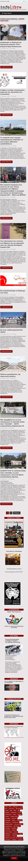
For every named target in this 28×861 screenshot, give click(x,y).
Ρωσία (19, 812)
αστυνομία (7, 818)
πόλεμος (14, 835)
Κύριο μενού (7, 13)
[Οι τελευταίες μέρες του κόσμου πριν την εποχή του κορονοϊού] (11, 736)
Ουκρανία (7, 812)
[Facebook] (23, 1)
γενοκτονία (14, 818)
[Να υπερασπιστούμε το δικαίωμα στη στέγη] (13, 281)
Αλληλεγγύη (15, 806)
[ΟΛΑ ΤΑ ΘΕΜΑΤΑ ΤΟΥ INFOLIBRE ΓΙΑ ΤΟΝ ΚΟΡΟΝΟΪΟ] (11, 690)
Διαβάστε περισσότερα (11, 672)
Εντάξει (14, 858)
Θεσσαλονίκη (19, 808)
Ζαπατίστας (11, 808)
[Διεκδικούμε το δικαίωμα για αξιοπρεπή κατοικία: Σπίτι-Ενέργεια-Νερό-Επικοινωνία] (13, 33)
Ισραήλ (6, 810)
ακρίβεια (20, 814)
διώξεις (13, 820)
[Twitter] (26, 1)
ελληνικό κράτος (9, 824)
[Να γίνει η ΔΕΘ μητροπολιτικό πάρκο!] (13, 320)
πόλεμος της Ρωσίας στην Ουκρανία (13, 837)
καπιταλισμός (17, 826)
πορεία (20, 833)
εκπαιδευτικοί (15, 822)
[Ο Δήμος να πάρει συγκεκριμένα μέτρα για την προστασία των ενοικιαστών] (13, 80)
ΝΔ (18, 810)
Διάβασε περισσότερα (6, 67)
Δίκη (6, 808)
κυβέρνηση (7, 833)
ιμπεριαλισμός (8, 826)
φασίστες (20, 839)
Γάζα (21, 806)
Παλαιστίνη (13, 812)
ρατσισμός (7, 839)
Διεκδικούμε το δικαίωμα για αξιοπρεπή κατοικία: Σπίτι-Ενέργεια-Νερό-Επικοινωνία (10, 44)
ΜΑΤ (11, 810)
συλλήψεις (14, 839)
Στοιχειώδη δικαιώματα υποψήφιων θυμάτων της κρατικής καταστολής (12, 641)
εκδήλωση (19, 820)
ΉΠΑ (6, 806)
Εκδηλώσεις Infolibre (14, 518)
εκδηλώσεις (8, 822)
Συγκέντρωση (8, 814)
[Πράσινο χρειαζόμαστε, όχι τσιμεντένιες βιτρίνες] (13, 364)
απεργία (7, 816)
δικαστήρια (7, 820)
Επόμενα (16, 513)
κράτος (15, 831)
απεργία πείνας (14, 816)
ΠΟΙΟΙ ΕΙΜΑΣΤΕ (10, 551)
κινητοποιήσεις (8, 831)
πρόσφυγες (8, 835)
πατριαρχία (14, 833)
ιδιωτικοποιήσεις (18, 824)
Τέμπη (14, 814)
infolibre (13, 48)
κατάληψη (7, 828)
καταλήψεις (14, 828)
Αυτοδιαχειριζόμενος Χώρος (14, 568)
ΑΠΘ (10, 806)
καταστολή (7, 830)
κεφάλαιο (14, 830)
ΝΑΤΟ (15, 810)
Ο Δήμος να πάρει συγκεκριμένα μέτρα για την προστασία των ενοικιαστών (12, 92)
